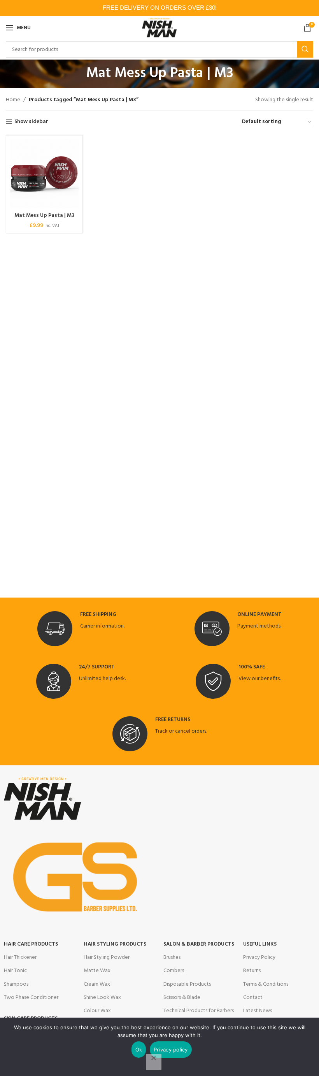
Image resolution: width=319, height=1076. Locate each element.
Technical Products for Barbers (198, 1010)
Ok (138, 1049)
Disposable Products (187, 984)
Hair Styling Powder (107, 957)
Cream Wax (97, 984)
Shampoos (16, 984)
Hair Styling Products (115, 944)
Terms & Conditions (265, 984)
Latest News (257, 1010)
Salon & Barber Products (198, 944)
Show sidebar (31, 122)
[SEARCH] (305, 49)
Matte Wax (97, 970)
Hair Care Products (31, 944)
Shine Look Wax (102, 997)
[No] (153, 1062)
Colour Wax (97, 1010)
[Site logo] (159, 27)
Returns (252, 970)
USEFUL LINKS (260, 944)
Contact (253, 997)
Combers (173, 970)
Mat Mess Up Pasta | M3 (44, 215)
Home (13, 100)
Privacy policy (171, 1049)
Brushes (172, 957)
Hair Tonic (15, 970)
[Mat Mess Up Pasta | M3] (44, 173)
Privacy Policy (259, 957)
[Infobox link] (80, 628)
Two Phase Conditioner (31, 997)
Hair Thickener (20, 957)
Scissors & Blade (181, 997)
